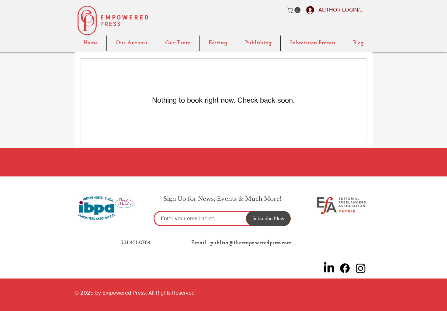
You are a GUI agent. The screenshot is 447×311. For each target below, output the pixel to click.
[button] (294, 10)
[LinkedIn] (329, 268)
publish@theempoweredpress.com (251, 243)
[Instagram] (360, 268)
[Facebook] (344, 268)
